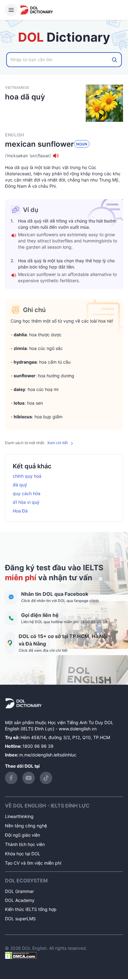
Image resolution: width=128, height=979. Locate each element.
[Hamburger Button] (11, 10)
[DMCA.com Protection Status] (21, 955)
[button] (64, 155)
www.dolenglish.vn (78, 728)
